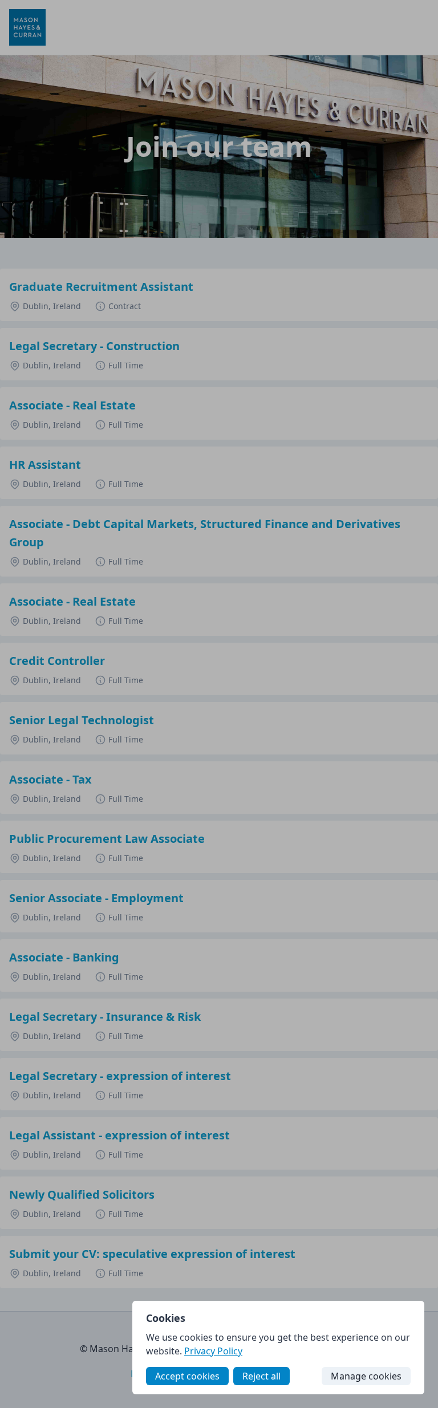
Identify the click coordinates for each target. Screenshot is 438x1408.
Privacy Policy (213, 1351)
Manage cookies (366, 1376)
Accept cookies (187, 1376)
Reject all (261, 1376)
